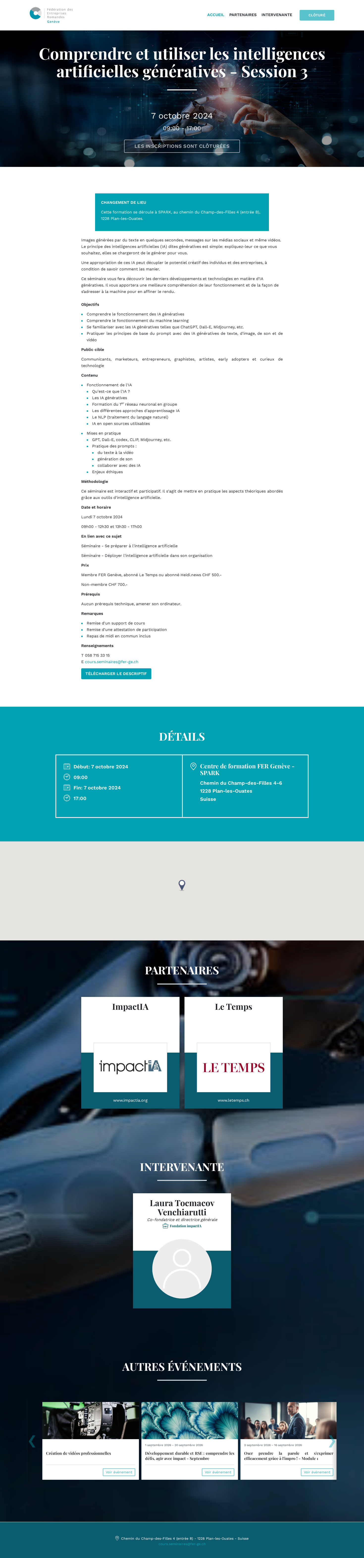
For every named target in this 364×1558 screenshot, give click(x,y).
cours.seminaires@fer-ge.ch (111, 661)
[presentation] (32, 1443)
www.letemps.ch (233, 1100)
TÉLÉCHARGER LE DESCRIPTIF (116, 673)
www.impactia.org (130, 1100)
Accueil (215, 14)
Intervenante (276, 14)
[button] (182, 885)
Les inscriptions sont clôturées (182, 146)
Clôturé (317, 15)
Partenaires (243, 14)
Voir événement (119, 1472)
